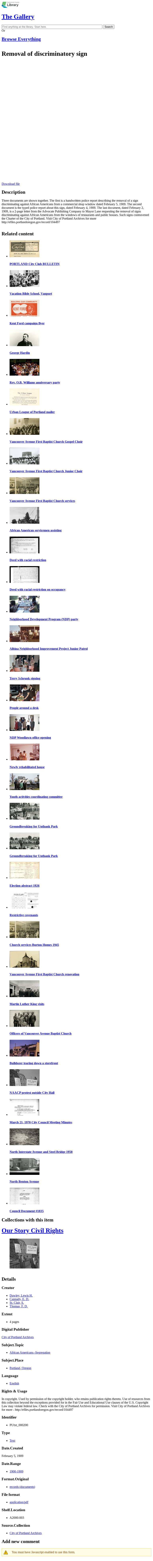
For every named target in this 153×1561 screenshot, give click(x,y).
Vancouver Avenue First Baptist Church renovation (44, 974)
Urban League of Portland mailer (32, 412)
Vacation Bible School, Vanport (31, 293)
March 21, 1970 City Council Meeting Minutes (41, 1122)
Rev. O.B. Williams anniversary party (35, 382)
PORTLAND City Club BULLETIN (35, 264)
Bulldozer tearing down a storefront (34, 1063)
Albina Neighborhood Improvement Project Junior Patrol (49, 648)
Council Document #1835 (27, 1211)
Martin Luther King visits (27, 1004)
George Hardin (20, 352)
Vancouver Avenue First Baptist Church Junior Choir (46, 471)
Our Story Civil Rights (32, 1230)
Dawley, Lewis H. (21, 1295)
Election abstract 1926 (24, 885)
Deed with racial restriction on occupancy (38, 589)
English (14, 1383)
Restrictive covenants (24, 915)
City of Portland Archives (18, 1337)
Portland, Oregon (20, 1368)
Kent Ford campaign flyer (27, 323)
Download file (11, 184)
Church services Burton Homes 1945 (34, 944)
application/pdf (19, 1502)
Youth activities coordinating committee (36, 796)
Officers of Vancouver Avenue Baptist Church (41, 1033)
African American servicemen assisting (36, 530)
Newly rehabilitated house (27, 767)
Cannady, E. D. (19, 1299)
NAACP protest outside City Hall (32, 1092)
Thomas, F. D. (19, 1306)
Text (12, 1440)
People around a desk (24, 708)
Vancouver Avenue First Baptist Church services (42, 501)
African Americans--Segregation (30, 1352)
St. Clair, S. (17, 1302)
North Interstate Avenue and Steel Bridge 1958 (41, 1152)
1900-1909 (16, 1471)
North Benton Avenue (24, 1181)
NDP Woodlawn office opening (30, 737)
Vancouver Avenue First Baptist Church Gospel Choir (46, 441)
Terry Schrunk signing (25, 678)
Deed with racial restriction (28, 560)
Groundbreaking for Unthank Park (34, 826)
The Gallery (18, 16)
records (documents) (22, 1486)
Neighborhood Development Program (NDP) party (44, 619)
